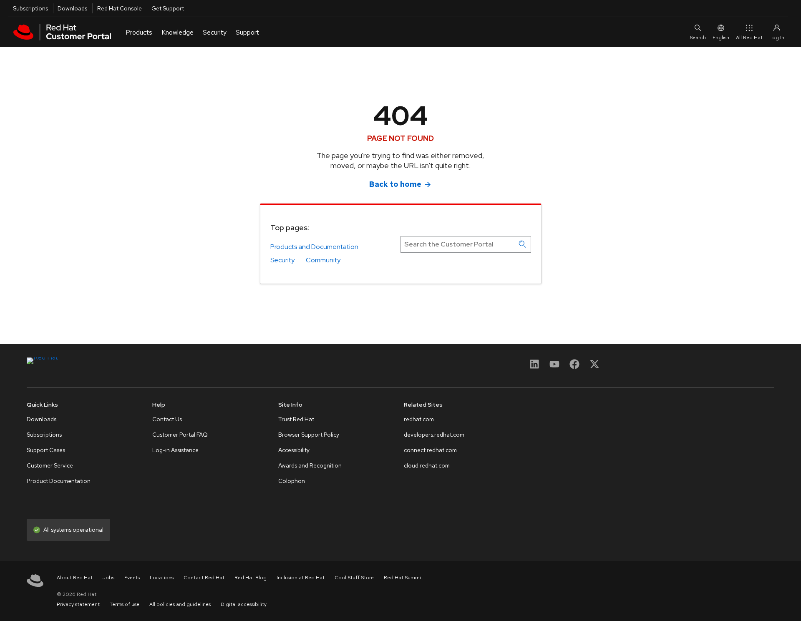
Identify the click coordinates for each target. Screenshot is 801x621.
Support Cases (46, 450)
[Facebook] (574, 366)
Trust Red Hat (296, 419)
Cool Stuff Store (354, 577)
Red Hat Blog (250, 577)
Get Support (167, 8)
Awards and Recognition (310, 465)
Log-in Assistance (175, 450)
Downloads (72, 8)
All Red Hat (749, 37)
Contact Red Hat (204, 577)
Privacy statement (78, 604)
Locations (162, 577)
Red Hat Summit (403, 577)
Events (132, 577)
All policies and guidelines (180, 604)
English (721, 37)
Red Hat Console (119, 8)
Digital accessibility (244, 604)
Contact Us (167, 419)
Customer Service (50, 465)
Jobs (108, 577)
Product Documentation (59, 481)
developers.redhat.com (434, 434)
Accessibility (294, 450)
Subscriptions (30, 8)
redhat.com (419, 419)
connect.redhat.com (430, 450)
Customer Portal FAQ (180, 434)
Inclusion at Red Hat (301, 577)
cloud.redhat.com (427, 465)
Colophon (291, 481)
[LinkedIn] (534, 366)
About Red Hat (75, 577)
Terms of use (124, 604)
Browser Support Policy (308, 434)
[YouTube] (554, 366)
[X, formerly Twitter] (594, 366)
